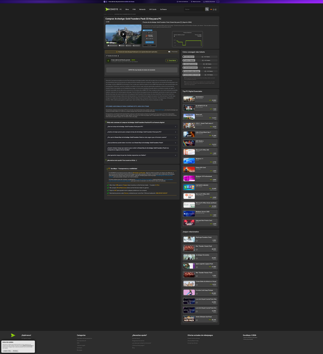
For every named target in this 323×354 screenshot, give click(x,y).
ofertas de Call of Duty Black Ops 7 (200, 134)
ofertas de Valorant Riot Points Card (200, 223)
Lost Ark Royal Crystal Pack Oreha (200, 310)
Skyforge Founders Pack (200, 239)
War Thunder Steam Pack (200, 248)
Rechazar (15, 350)
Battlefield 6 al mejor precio (200, 99)
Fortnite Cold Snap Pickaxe (200, 292)
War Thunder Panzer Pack (200, 275)
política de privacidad (27, 345)
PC (181, 22)
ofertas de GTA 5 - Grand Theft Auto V (200, 125)
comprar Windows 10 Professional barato (200, 178)
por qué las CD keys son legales (143, 179)
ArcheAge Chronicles (200, 257)
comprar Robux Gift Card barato (200, 170)
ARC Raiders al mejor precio (200, 143)
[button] (107, 22)
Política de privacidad (248, 339)
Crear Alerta (172, 60)
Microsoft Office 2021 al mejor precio (200, 196)
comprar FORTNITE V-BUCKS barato (200, 187)
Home (105, 14)
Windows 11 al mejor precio (200, 161)
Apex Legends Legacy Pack (200, 266)
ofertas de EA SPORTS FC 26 (200, 108)
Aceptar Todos (7, 350)
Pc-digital (110, 14)
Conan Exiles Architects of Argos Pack (200, 283)
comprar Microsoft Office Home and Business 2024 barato (200, 205)
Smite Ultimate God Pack (200, 319)
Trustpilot (154, 185)
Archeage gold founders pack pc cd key (125, 14)
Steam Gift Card (159, 110)
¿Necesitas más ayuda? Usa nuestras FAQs (121, 160)
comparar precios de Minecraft (200, 117)
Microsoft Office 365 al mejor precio (200, 152)
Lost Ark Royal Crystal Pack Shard (200, 301)
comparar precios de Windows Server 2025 (200, 214)
